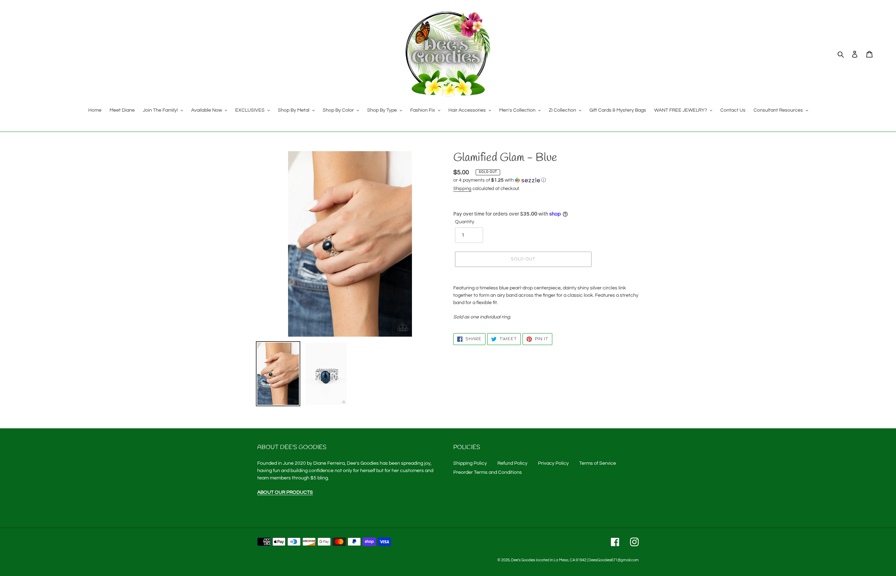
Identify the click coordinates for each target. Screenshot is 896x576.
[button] (499, 180)
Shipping (462, 188)
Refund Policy (512, 463)
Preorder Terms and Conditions (487, 472)
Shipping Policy (470, 463)
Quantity (464, 221)
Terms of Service (597, 463)
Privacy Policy (553, 463)
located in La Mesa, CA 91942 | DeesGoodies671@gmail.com (587, 560)
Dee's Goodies (523, 560)
